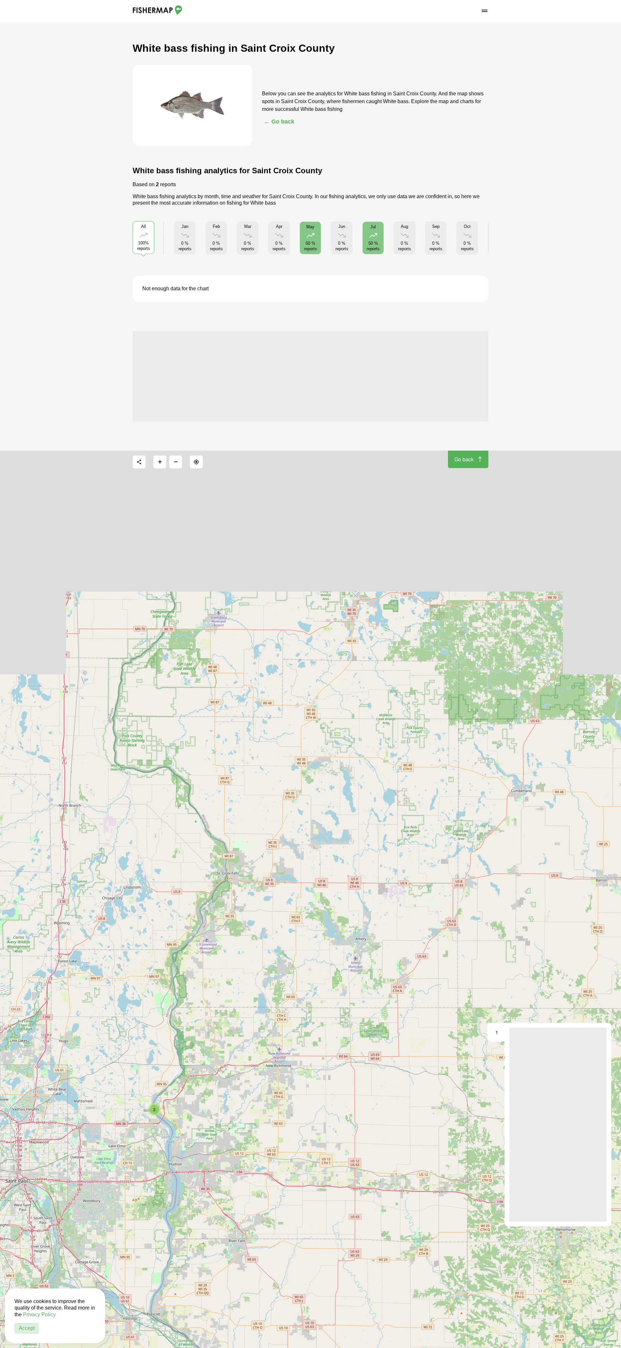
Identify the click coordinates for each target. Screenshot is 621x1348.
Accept (27, 1328)
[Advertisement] (310, 376)
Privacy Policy (39, 1314)
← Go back (279, 121)
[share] (139, 462)
